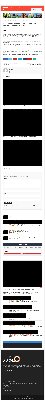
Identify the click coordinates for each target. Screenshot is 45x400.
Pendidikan (23, 224)
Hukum (13, 230)
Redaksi (15, 398)
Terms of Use (30, 398)
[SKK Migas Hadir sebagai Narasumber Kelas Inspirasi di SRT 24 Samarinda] (17, 307)
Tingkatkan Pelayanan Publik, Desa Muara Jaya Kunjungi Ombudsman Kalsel (24, 318)
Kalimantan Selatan (36, 313)
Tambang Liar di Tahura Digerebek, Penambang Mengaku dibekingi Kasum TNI (24, 237)
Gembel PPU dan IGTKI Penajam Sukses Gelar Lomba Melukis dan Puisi (19, 167)
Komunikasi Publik (29, 325)
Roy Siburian (11, 233)
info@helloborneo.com (7, 390)
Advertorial (11, 325)
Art (9, 300)
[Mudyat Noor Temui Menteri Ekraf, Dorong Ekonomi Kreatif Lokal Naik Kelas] (22, 122)
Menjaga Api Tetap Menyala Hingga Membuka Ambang (18, 7)
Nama (5, 189)
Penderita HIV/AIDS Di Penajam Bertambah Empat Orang (34, 63)
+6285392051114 (6, 386)
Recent (4, 344)
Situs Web (5, 197)
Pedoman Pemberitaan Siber (22, 398)
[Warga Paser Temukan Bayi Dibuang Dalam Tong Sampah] (5, 217)
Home (3, 20)
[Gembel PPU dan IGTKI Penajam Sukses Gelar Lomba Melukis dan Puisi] (22, 153)
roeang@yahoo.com (6, 391)
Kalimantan (13, 224)
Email (5, 193)
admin (11, 69)
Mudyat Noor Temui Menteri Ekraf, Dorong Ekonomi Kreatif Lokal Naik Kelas (19, 136)
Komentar (6, 178)
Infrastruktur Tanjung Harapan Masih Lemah (10, 63)
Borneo (6, 20)
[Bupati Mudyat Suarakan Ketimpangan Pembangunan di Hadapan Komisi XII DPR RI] (19, 323)
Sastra (24, 300)
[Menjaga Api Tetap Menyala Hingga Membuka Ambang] (22, 92)
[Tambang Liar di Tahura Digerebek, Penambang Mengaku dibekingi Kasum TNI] (5, 238)
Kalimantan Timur (19, 224)
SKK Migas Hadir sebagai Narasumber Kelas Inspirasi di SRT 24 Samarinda (24, 310)
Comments (5, 346)
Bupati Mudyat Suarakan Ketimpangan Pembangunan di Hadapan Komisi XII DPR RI (25, 326)
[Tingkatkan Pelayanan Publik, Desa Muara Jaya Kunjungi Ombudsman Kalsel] (14, 315)
